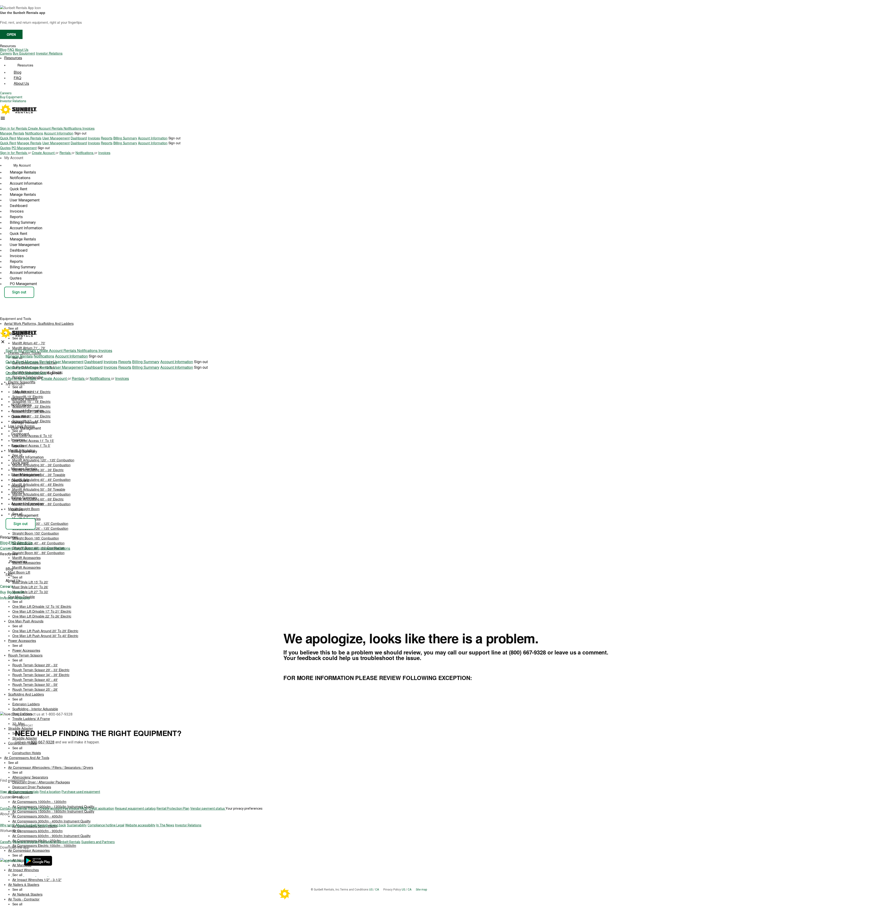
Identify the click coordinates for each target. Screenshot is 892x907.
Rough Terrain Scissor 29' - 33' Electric (40, 669)
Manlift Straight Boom (24, 508)
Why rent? (7, 825)
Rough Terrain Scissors (25, 655)
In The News (165, 825)
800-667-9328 (42, 742)
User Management (56, 138)
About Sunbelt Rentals (32, 825)
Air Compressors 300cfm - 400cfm (37, 816)
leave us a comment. (581, 652)
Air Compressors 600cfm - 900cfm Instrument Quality (51, 835)
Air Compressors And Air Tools (26, 757)
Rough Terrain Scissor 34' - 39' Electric (40, 674)
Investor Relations (49, 53)
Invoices (88, 128)
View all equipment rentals (19, 792)
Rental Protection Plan (173, 808)
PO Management (24, 147)
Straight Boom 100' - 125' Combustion (40, 523)
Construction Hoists (26, 752)
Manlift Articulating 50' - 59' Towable (38, 489)
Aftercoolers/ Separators (30, 777)
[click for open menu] (3, 118)
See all (17, 386)
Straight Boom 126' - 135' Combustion (40, 528)
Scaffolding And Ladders (26, 694)
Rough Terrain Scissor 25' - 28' (35, 689)
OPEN (11, 34)
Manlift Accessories (26, 567)
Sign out (80, 133)
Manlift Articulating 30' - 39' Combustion (41, 465)
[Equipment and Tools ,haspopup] (35, 317)
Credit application (101, 808)
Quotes (5, 147)
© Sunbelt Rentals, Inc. (325, 889)
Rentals (58, 128)
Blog (3, 49)
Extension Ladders (26, 704)
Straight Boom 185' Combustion (35, 538)
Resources (8, 45)
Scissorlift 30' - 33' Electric (31, 416)
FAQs (84, 808)
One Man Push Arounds (25, 621)
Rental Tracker (28, 808)
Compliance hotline (102, 825)
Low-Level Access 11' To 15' (33, 440)
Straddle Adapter (24, 738)
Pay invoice (71, 808)
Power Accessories (22, 640)
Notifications (73, 128)
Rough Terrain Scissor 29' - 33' (35, 665)
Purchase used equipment (81, 792)
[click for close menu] (3, 342)
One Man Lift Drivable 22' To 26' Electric (41, 616)
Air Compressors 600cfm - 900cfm (37, 830)
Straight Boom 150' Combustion (35, 533)
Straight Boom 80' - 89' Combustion (38, 552)
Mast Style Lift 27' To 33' (30, 591)
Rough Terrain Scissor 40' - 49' (35, 679)
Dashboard (79, 138)
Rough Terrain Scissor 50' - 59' (35, 684)
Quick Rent (8, 138)
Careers (6, 53)
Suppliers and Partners (98, 842)
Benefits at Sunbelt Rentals (60, 842)
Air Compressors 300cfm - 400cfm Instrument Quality (51, 821)
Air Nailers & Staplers (23, 884)
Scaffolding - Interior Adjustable (35, 709)
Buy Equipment (24, 53)
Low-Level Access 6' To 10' (32, 435)
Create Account (40, 128)
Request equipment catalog (135, 808)
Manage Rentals (12, 133)
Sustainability (77, 825)
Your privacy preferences (244, 808)
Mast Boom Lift (19, 572)
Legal (120, 825)
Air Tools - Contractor (23, 899)
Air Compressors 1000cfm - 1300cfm (39, 801)
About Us (21, 49)
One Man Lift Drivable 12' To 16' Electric (41, 606)
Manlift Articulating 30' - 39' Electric (38, 469)
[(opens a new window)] (11, 860)
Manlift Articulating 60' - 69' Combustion (41, 494)
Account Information (58, 133)
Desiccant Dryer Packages (31, 787)
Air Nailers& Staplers (27, 894)
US (371, 889)
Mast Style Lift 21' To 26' (30, 587)
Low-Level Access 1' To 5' (31, 445)
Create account (51, 808)
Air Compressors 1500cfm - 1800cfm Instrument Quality (53, 811)
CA (377, 889)
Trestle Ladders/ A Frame (31, 718)
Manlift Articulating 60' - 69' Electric (38, 499)
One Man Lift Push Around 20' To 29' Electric (45, 630)
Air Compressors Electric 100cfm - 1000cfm (44, 845)
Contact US (8, 808)
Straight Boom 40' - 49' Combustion (38, 543)
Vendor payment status (208, 808)
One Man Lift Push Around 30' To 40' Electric (45, 635)
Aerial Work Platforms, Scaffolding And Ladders (39, 323)
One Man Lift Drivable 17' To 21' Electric (41, 611)
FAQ (10, 49)
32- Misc (18, 723)
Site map (421, 889)
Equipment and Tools (16, 318)
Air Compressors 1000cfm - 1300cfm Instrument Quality (53, 806)
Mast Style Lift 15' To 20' (30, 582)
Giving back (57, 825)
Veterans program (26, 842)
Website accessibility (140, 825)
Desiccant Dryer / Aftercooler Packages (41, 782)
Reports (106, 138)
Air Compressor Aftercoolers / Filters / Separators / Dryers (50, 767)
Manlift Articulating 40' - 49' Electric (38, 484)
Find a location (50, 792)
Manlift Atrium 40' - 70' (28, 343)
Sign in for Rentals (14, 128)
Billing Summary (125, 138)
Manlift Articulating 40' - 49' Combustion (41, 479)
